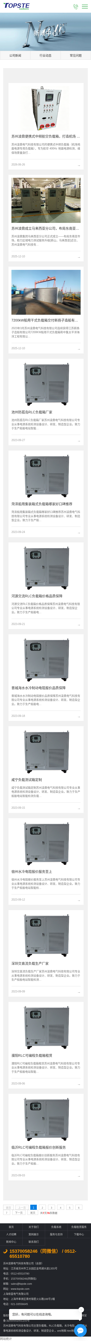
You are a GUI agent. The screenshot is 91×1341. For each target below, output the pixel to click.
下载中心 (79, 1234)
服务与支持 (56, 1234)
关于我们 (34, 1227)
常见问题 (76, 55)
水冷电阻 (69, 1325)
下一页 (19, 1212)
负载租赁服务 (79, 1227)
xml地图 (61, 1330)
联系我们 (34, 1241)
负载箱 (42, 1325)
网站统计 (6, 1338)
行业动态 (45, 55)
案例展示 (34, 1234)
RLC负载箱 (55, 1325)
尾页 (32, 1212)
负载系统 (56, 1227)
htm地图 (71, 1330)
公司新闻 (15, 55)
